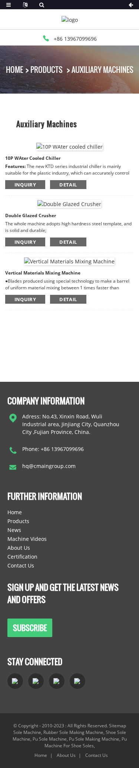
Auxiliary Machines (102, 69)
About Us (18, 547)
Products (46, 69)
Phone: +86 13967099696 (53, 448)
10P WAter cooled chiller (32, 158)
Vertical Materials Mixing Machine (42, 273)
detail (68, 184)
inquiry (25, 184)
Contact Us (20, 565)
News (14, 529)
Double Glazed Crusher (30, 215)
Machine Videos (27, 538)
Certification (22, 556)
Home (14, 69)
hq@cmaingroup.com (49, 465)
